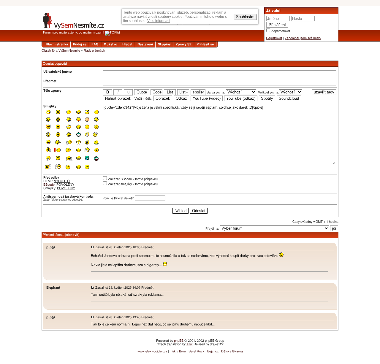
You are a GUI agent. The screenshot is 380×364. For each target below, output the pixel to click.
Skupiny (164, 44)
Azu (189, 344)
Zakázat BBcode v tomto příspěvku (133, 179)
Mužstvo (110, 44)
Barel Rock (197, 351)
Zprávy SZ (183, 44)
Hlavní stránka (57, 44)
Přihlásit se (205, 44)
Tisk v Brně (178, 351)
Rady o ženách (94, 50)
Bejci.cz (212, 351)
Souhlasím (245, 17)
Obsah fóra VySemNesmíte (61, 50)
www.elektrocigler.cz (152, 351)
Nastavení (145, 44)
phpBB (178, 340)
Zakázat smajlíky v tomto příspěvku (133, 184)
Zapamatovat (280, 31)
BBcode (49, 184)
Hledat (127, 44)
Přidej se (79, 44)
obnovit (72, 234)
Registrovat (274, 38)
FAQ (95, 44)
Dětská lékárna (232, 351)
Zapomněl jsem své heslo (303, 38)
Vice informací (158, 21)
